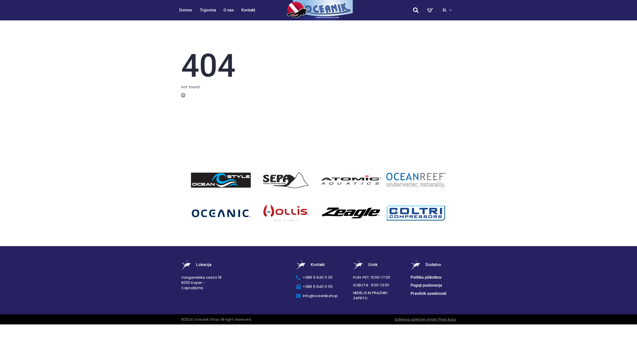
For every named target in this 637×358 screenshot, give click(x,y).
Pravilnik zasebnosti (428, 293)
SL (444, 10)
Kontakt (248, 10)
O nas (228, 10)
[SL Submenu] (452, 10)
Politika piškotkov (426, 277)
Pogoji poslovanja (426, 285)
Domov (185, 10)
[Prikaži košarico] (430, 10)
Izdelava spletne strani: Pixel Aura (425, 319)
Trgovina (208, 10)
